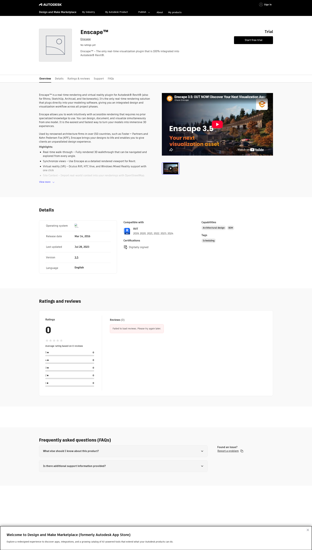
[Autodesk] (50, 4)
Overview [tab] (45, 78)
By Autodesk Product (116, 12)
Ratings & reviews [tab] (78, 78)
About (160, 12)
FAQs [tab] (111, 78)
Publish (142, 12)
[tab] (171, 169)
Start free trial (253, 40)
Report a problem (228, 451)
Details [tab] (59, 78)
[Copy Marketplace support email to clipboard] (241, 451)
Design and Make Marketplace (57, 12)
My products (175, 12)
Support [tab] (99, 78)
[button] (123, 451)
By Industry (88, 12)
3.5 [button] (76, 257)
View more (45, 182)
